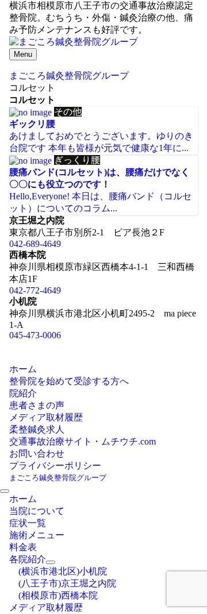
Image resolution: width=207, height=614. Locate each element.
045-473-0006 (35, 335)
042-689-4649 (35, 244)
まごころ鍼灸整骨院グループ (57, 477)
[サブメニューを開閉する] (50, 562)
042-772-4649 (35, 290)
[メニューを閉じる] (4, 491)
